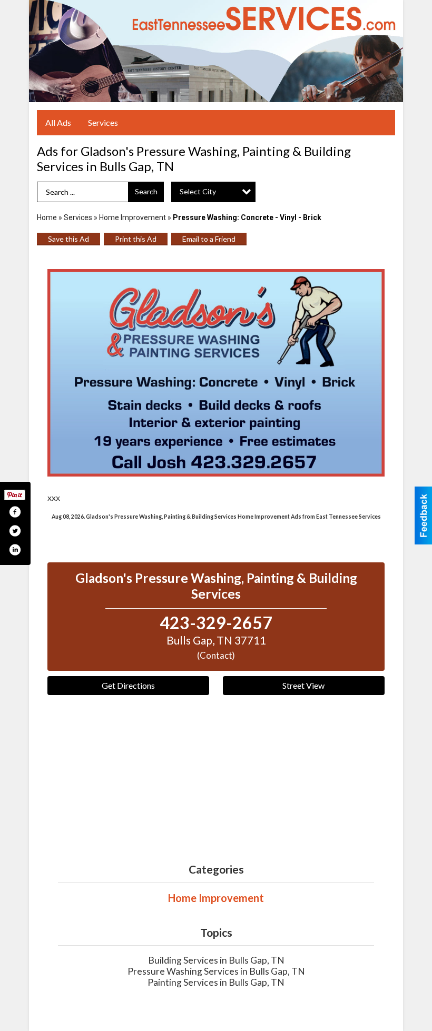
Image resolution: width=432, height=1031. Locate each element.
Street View (303, 685)
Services (103, 122)
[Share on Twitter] (15, 530)
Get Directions (128, 685)
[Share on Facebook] (15, 511)
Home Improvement (132, 217)
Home (47, 217)
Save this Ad (68, 238)
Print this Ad (135, 238)
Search (146, 191)
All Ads (58, 122)
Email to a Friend (208, 238)
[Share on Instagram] (15, 549)
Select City (198, 191)
